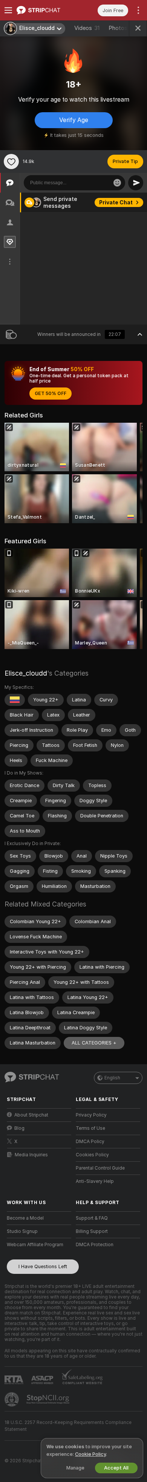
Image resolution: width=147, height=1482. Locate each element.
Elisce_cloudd (26, 673)
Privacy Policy (91, 1115)
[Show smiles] (117, 182)
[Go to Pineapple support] (12, 1399)
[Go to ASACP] (43, 1380)
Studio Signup (22, 1231)
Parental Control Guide (100, 1168)
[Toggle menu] (8, 10)
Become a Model (25, 1218)
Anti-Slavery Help (95, 1181)
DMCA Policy (90, 1141)
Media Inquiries (31, 1154)
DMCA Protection (94, 1244)
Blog (19, 1128)
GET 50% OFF (50, 393)
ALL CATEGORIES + (94, 1043)
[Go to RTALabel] (15, 1380)
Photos (121, 28)
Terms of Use (90, 1128)
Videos (87, 28)
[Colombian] (15, 700)
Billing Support (92, 1231)
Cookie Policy (90, 1454)
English (112, 1078)
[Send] (135, 182)
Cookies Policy (92, 1154)
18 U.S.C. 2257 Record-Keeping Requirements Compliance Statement (68, 1426)
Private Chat (116, 202)
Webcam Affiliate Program (35, 1244)
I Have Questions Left (42, 1266)
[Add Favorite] (11, 161)
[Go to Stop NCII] (48, 1399)
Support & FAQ (92, 1218)
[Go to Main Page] (45, 10)
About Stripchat (31, 1115)
